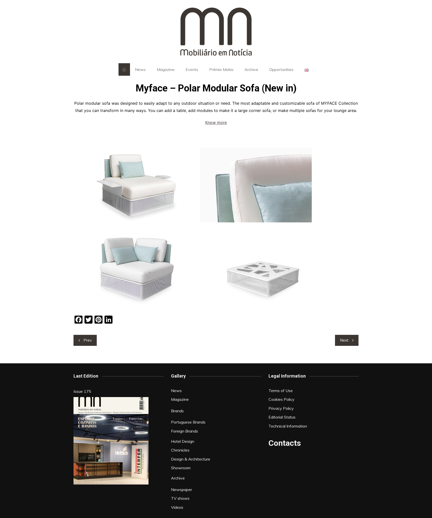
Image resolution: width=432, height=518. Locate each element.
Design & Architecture (190, 459)
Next (344, 340)
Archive (251, 69)
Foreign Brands (184, 431)
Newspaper (181, 489)
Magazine (165, 69)
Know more (216, 122)
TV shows (180, 498)
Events (192, 69)
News (140, 69)
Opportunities (281, 69)
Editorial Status (282, 417)
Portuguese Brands (188, 422)
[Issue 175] (111, 441)
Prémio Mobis (221, 69)
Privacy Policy (281, 408)
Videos (177, 507)
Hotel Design (182, 441)
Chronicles (180, 450)
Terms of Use (280, 390)
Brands (177, 410)
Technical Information (287, 426)
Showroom (180, 467)
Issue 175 (82, 391)
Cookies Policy (281, 399)
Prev (88, 340)
